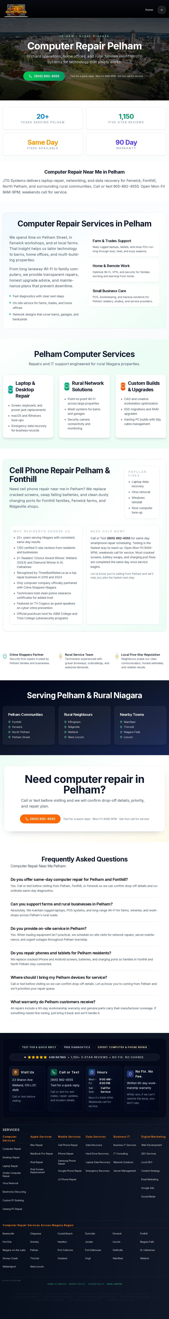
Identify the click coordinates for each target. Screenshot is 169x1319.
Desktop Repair (11, 1157)
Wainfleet (118, 1258)
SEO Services (148, 1153)
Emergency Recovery (98, 1170)
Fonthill (144, 1233)
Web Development (151, 1145)
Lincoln (116, 1241)
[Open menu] (162, 10)
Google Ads (147, 1188)
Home (149, 9)
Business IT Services (125, 1145)
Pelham (34, 1250)
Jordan (89, 1241)
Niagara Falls (147, 1241)
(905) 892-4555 (46, 76)
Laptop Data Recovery (98, 1162)
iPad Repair (36, 1162)
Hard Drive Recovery (97, 1153)
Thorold (34, 1258)
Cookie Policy (96, 1284)
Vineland (62, 1258)
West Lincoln (37, 1266)
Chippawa (35, 1233)
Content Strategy (150, 1170)
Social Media (148, 1196)
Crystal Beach (65, 1233)
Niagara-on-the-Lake (14, 1250)
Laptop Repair (10, 1166)
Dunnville (90, 1233)
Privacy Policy (77, 1284)
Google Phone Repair (70, 1170)
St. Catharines (147, 1250)
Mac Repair (36, 1145)
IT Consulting (121, 1153)
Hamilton (62, 1241)
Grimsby (34, 1241)
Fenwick (117, 1233)
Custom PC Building (13, 1200)
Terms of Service (56, 1284)
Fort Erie (7, 1241)
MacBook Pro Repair (41, 1153)
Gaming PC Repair (12, 1209)
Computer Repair (12, 1148)
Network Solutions (123, 1162)
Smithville (118, 1250)
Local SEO (146, 1162)
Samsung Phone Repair (67, 1162)
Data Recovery (94, 1145)
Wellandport (9, 1266)
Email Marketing (149, 1179)
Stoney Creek (10, 1258)
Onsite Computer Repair (12, 1174)
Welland (144, 1258)
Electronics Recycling (14, 1191)
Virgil (88, 1258)
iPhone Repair (65, 1153)
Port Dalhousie (93, 1250)
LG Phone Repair (67, 1179)
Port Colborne (65, 1250)
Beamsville (8, 1233)
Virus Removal (10, 1183)
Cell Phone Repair (68, 1145)
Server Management (125, 1170)
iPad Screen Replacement (37, 1171)
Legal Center (114, 1284)
